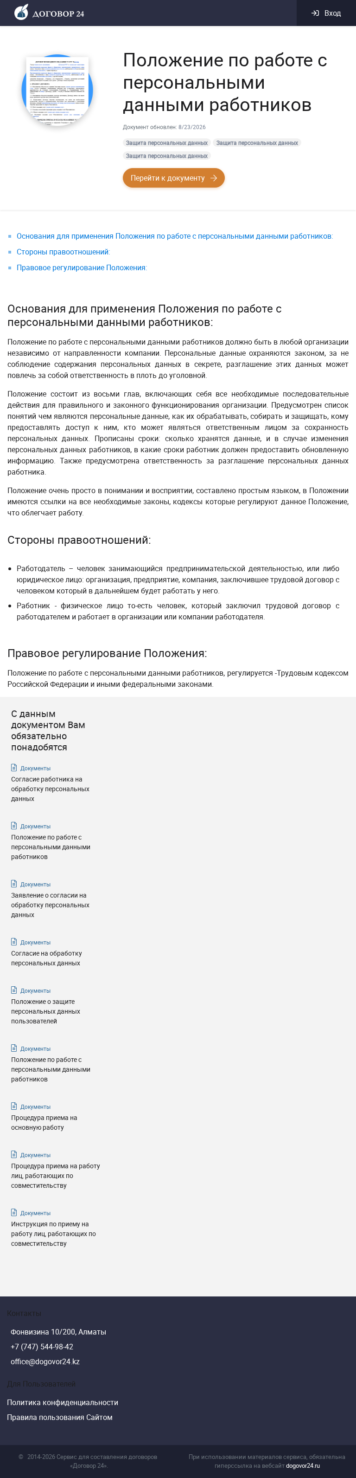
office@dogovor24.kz (45, 1361)
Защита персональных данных (167, 142)
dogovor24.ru (303, 1465)
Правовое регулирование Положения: (82, 267)
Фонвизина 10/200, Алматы (58, 1332)
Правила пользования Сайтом (60, 1417)
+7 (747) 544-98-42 (42, 1346)
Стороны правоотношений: (63, 252)
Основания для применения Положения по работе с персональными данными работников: (175, 236)
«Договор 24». (89, 1465)
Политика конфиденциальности (62, 1402)
